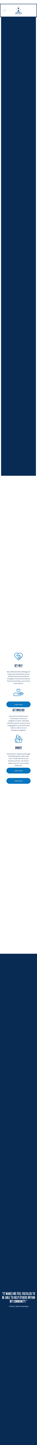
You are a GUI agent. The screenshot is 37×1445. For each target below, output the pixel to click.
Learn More (18, 704)
